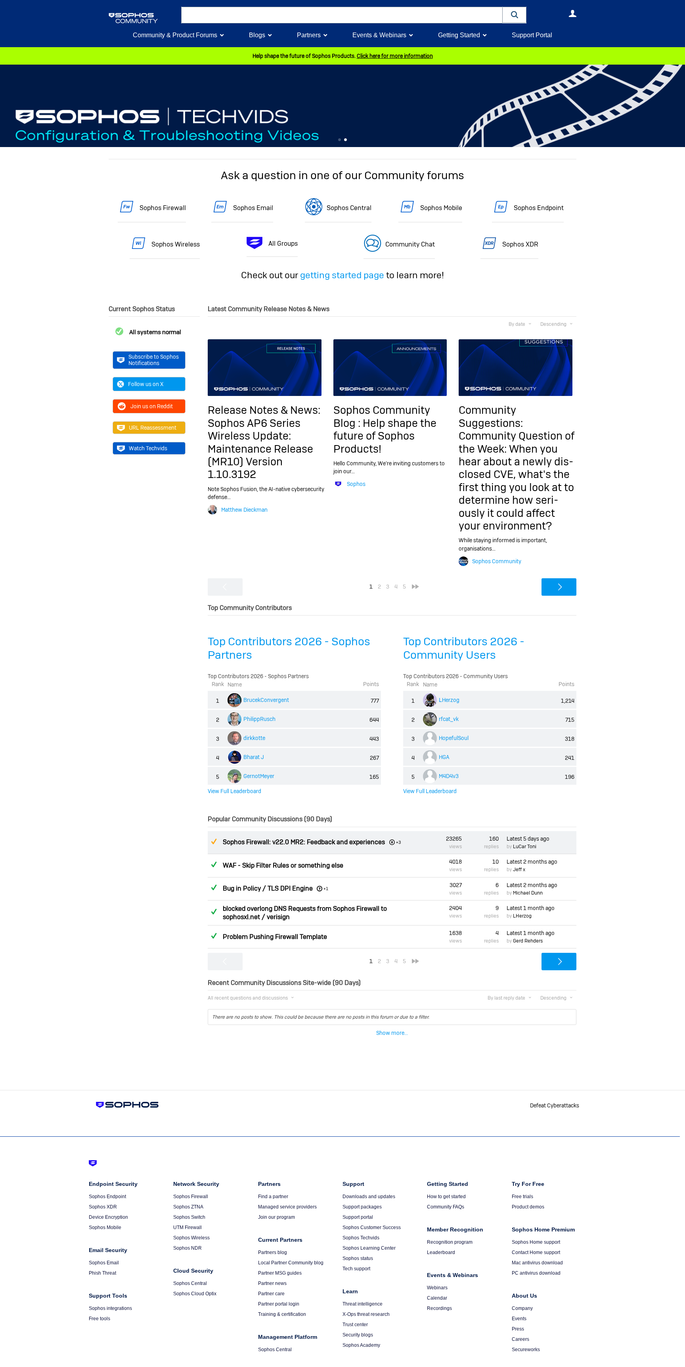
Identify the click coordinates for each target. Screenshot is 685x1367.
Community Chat (410, 244)
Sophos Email (253, 208)
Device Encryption (108, 1217)
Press (518, 1329)
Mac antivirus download (537, 1263)
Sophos (356, 484)
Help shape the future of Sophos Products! (384, 436)
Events (519, 1318)
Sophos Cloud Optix (194, 1293)
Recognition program (450, 1242)
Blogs (257, 35)
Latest (528, 838)
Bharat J (253, 757)
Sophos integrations (110, 1308)
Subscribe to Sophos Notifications (153, 360)
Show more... (392, 1032)
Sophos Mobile (441, 208)
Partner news (272, 1283)
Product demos (528, 1207)
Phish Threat (102, 1273)
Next (679, 106)
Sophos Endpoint (539, 208)
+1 (325, 888)
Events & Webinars (379, 35)
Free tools (99, 1318)
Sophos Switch (189, 1217)
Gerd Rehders (528, 941)
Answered (214, 864)
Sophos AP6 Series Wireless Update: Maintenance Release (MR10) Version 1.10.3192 (260, 449)
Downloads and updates (368, 1196)
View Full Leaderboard (234, 791)
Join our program (276, 1217)
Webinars (437, 1288)
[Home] (143, 18)
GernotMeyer (258, 776)
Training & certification (282, 1314)
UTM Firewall (187, 1227)
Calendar (437, 1298)
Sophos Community (496, 561)
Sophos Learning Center (369, 1248)
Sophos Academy (361, 1345)
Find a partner (273, 1196)
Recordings (439, 1308)
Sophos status (357, 1258)
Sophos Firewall (163, 208)
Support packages (362, 1207)
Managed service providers (287, 1207)
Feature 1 (346, 140)
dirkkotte (254, 738)
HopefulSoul (454, 738)
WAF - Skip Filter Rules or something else (283, 865)
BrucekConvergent (266, 700)
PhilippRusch (259, 719)
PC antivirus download (536, 1273)
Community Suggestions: (491, 416)
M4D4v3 (449, 776)
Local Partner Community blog (290, 1263)
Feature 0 (339, 140)
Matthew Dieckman (244, 509)
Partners (309, 35)
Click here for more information (395, 55)
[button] (514, 15)
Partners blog (272, 1252)
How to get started (446, 1196)
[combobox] (342, 15)
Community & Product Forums (175, 35)
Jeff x (519, 869)
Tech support (356, 1268)
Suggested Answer (214, 841)
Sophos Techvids (360, 1238)
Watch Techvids (148, 448)
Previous (6, 106)
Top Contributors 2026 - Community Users (463, 648)
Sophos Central (349, 208)
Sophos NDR (187, 1248)
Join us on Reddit (151, 406)
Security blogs (357, 1335)
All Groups (283, 243)
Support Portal (532, 35)
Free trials (522, 1196)
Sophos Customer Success (371, 1227)
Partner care (271, 1293)
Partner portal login (278, 1304)
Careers (520, 1339)
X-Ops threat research (366, 1314)
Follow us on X (145, 384)
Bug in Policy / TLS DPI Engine (268, 888)
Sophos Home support (536, 1242)
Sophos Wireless (175, 244)
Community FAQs (445, 1207)
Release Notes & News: (264, 410)
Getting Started (459, 35)
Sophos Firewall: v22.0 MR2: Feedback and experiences (304, 842)
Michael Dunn (528, 893)
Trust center (355, 1324)
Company (522, 1308)
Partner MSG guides (280, 1273)
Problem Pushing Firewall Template (275, 937)
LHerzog (449, 700)
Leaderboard (441, 1252)
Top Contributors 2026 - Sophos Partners (289, 648)
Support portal (357, 1217)
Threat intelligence (362, 1304)
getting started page (342, 275)
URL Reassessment (152, 427)
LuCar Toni (524, 846)
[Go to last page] (415, 587)
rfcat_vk (449, 719)
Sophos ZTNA (188, 1207)
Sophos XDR (520, 244)
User (572, 13)
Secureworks (526, 1349)
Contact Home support (536, 1252)
